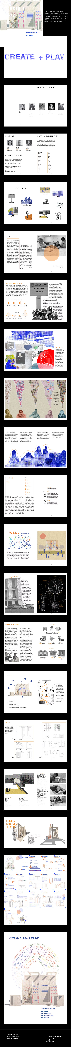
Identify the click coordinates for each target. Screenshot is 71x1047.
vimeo (18, 1036)
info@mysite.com (12, 1039)
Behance (10, 1036)
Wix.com (51, 1041)
